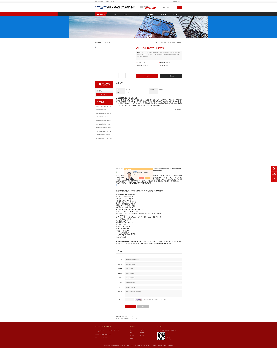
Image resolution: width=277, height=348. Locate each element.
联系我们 (179, 1)
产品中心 (138, 14)
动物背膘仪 (163, 42)
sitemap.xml (159, 345)
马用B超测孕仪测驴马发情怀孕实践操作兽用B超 (104, 134)
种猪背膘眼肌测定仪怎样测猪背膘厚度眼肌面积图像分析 (104, 131)
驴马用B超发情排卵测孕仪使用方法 (104, 138)
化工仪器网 (170, 345)
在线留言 (163, 14)
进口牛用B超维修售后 (101, 109)
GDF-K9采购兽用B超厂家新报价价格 (128, 318)
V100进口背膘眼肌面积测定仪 (127, 316)
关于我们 (113, 14)
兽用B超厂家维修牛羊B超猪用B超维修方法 (104, 117)
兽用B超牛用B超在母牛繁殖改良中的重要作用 (104, 113)
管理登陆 (154, 345)
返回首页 (175, 1)
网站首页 (102, 14)
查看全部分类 (104, 94)
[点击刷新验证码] (138, 300)
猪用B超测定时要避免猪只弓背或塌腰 (104, 124)
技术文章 (150, 14)
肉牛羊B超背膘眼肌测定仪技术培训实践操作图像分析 (104, 120)
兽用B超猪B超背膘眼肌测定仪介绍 (103, 127)
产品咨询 (147, 76)
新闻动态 (126, 14)
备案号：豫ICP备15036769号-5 (144, 345)
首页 (152, 42)
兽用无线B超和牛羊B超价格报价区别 (104, 106)
